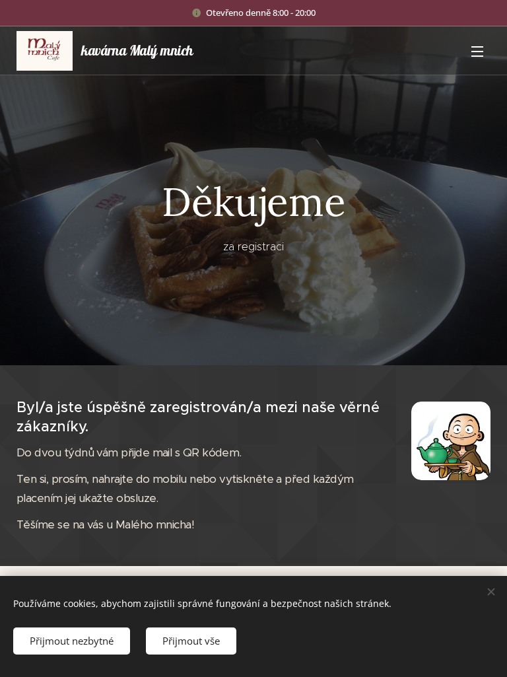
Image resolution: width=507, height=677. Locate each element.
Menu (477, 51)
